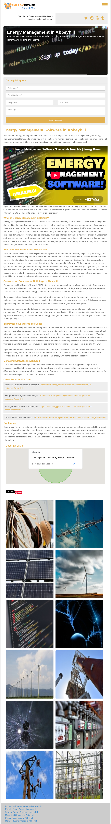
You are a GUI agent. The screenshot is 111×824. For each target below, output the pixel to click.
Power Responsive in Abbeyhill (19, 818)
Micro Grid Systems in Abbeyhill (19, 815)
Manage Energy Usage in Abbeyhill (21, 821)
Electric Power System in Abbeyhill (20, 809)
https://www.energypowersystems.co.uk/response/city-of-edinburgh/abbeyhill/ (70, 417)
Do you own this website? (42, 464)
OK (74, 464)
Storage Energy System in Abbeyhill (21, 812)
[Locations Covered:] (4, 4)
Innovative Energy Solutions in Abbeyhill (23, 806)
